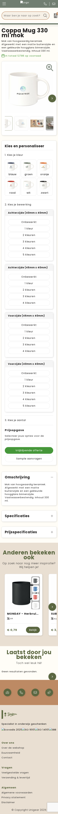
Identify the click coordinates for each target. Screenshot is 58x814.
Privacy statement (14, 797)
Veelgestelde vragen (15, 772)
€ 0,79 (12, 630)
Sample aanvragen (29, 458)
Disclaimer (8, 802)
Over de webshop (13, 747)
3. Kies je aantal (15, 420)
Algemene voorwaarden (17, 792)
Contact (7, 757)
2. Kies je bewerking (18, 204)
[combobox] (22, 15)
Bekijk (33, 630)
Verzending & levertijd (16, 777)
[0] (54, 15)
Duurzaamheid (11, 752)
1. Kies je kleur (14, 155)
